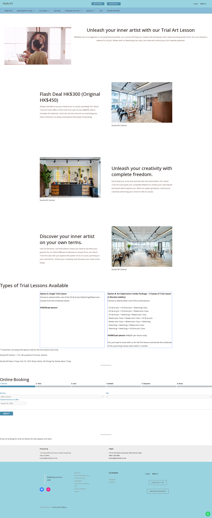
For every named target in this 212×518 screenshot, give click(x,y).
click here (47, 439)
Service (3, 393)
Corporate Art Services (81, 483)
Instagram (112, 480)
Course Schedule (80, 489)
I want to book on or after (9, 399)
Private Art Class (79, 478)
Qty (107, 393)
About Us (77, 473)
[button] (98, 3)
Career (76, 491)
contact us (157, 482)
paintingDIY (78, 481)
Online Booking (158, 491)
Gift (75, 486)
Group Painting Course (82, 475)
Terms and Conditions (59, 507)
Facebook (112, 482)
